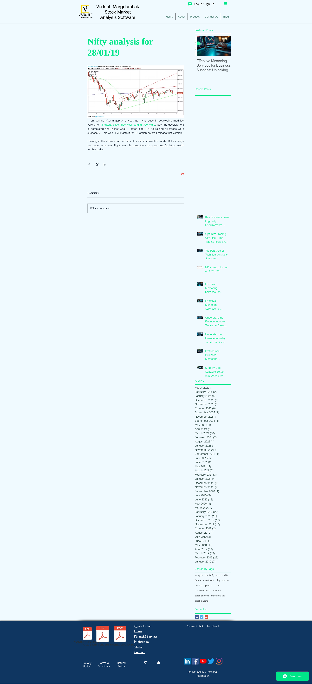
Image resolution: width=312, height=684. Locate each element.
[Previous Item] (200, 45)
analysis (199, 575)
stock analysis (202, 595)
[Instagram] (219, 661)
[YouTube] (203, 661)
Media (138, 647)
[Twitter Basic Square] (201, 617)
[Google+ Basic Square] (206, 617)
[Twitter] (211, 661)
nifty (218, 580)
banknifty (209, 575)
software (216, 590)
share (217, 585)
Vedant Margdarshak (117, 6)
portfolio (199, 585)
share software (202, 590)
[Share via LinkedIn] (104, 164)
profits (208, 585)
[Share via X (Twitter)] (96, 164)
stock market (218, 595)
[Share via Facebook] (89, 164)
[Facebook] (195, 661)
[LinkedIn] (187, 661)
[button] (225, 3)
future (198, 580)
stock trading (201, 600)
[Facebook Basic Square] (197, 617)
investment (208, 580)
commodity (222, 575)
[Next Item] (225, 45)
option (225, 580)
